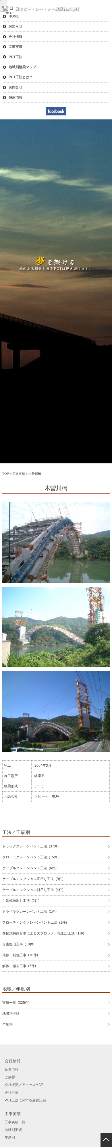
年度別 (7, 1024)
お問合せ (15, 87)
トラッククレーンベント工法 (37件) (30, 846)
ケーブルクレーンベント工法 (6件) (29, 868)
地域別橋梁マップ (22, 67)
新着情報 (11, 1069)
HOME (14, 16)
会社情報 (15, 37)
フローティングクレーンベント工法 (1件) (34, 922)
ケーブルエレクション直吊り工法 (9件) (32, 879)
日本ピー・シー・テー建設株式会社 (47, 8)
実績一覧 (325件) (16, 1003)
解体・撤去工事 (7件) (19, 966)
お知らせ (15, 26)
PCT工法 (15, 57)
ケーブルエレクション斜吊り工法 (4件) (32, 890)
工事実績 (15, 47)
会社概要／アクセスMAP (24, 1085)
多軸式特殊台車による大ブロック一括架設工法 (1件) (43, 933)
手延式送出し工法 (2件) (20, 901)
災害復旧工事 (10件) (18, 944)
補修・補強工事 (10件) (20, 955)
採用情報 (15, 97)
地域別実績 (11, 1014)
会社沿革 (11, 1093)
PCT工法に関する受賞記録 (25, 1100)
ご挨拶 (10, 1077)
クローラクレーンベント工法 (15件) (30, 857)
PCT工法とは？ (21, 77)
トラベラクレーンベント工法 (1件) (29, 912)
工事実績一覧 (15, 1122)
